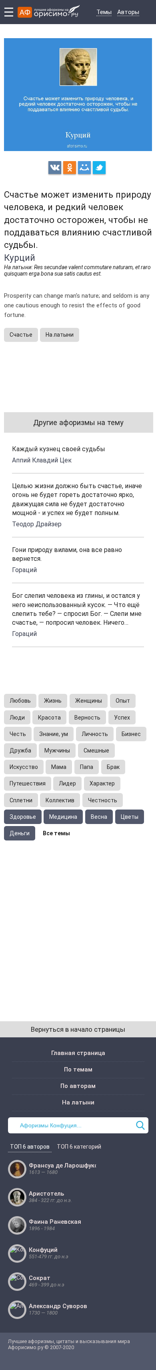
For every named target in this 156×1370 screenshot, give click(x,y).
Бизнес (131, 734)
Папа (86, 767)
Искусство (24, 767)
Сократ (39, 1278)
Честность (102, 800)
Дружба (20, 750)
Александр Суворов (58, 1306)
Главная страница (78, 1053)
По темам (78, 1069)
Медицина (63, 817)
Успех (122, 717)
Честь (18, 734)
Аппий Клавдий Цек (42, 460)
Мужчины (57, 750)
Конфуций (43, 1249)
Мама (58, 767)
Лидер (67, 783)
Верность (87, 717)
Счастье (21, 334)
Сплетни (21, 800)
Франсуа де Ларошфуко (63, 1165)
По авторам (78, 1086)
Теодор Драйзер (37, 524)
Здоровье (23, 817)
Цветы (129, 817)
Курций (19, 257)
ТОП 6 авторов (30, 1146)
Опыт (123, 700)
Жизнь (53, 700)
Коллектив (60, 800)
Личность (95, 734)
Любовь (20, 700)
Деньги (20, 833)
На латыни (60, 334)
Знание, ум (53, 734)
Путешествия (28, 783)
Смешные (96, 750)
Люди (17, 717)
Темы (104, 12)
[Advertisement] (78, 922)
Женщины (88, 700)
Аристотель (46, 1193)
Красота (49, 717)
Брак (113, 767)
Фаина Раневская (55, 1221)
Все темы (56, 833)
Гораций (24, 570)
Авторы (128, 12)
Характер (102, 783)
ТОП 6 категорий (79, 1146)
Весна (99, 817)
